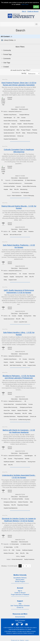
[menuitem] (24, 11)
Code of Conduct (20, 620)
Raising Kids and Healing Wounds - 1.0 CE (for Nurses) (18, 207)
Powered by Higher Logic (20, 640)
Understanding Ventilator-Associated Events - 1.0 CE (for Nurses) (19, 476)
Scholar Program (20, 581)
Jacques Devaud (10, 223)
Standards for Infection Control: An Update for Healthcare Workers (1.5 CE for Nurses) (19, 519)
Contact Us (20, 607)
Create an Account (32, 11)
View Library (14, 109)
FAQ (20, 604)
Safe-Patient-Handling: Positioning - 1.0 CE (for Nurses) (19, 246)
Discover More (20, 579)
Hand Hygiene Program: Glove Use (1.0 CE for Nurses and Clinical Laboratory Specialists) (18, 83)
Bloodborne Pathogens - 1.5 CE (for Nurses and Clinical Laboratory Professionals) (19, 376)
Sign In (24, 11)
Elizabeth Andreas (9, 98)
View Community (23, 109)
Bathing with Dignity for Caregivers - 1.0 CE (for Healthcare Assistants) (19, 431)
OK (37, 7)
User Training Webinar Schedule (20, 605)
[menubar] (31, 11)
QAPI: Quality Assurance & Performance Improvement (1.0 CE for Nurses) (19, 291)
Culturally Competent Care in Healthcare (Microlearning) (19, 150)
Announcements (20, 617)
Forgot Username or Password (20, 594)
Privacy (20, 622)
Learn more (24, 4)
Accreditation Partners (20, 578)
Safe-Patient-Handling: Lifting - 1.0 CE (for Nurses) (19, 333)
